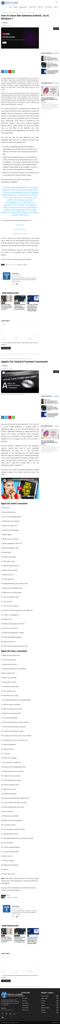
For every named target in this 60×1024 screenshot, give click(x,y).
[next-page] (45, 77)
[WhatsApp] (13, 71)
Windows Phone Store (20, 234)
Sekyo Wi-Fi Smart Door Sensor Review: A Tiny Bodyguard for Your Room (52, 59)
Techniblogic (5, 22)
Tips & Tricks (19, 264)
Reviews (3, 303)
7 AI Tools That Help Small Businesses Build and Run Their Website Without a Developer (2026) (32, 307)
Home (2, 12)
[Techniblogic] (6, 278)
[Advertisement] (20, 59)
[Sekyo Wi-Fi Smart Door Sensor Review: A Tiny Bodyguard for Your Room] (7, 298)
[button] (56, 2)
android (7, 264)
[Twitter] (6, 71)
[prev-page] (42, 77)
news (14, 264)
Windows (25, 264)
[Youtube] (17, 283)
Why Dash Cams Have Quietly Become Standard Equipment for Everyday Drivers (52, 66)
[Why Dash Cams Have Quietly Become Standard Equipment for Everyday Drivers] (20, 298)
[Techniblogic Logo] (9, 3)
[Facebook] (2, 71)
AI (28, 303)
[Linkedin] (10, 1013)
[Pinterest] (9, 71)
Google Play (20, 225)
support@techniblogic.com (7, 1009)
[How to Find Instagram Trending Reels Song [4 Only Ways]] (50, 91)
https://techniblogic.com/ (17, 275)
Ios (10, 264)
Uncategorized (8, 12)
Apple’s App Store (20, 229)
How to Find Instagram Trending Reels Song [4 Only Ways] (49, 99)
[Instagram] (6, 1013)
